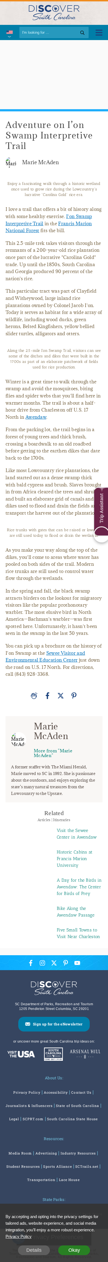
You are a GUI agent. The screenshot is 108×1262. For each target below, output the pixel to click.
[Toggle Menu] (99, 32)
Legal (14, 1119)
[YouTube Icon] (77, 963)
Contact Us (81, 1092)
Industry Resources (78, 1153)
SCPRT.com (33, 1119)
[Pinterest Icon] (65, 963)
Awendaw (35, 417)
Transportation (41, 1179)
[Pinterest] (74, 695)
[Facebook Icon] (31, 963)
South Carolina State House (72, 1119)
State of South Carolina (77, 1105)
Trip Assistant (101, 508)
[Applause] (34, 695)
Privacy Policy (26, 1092)
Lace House (69, 1179)
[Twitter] (60, 695)
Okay (74, 1250)
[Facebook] (47, 695)
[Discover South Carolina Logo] (54, 12)
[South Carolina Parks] (52, 1055)
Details (34, 1250)
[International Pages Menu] (9, 32)
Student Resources (23, 1166)
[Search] (82, 32)
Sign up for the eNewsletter (58, 1024)
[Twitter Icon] (54, 963)
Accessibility (56, 1092)
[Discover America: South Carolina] (21, 1055)
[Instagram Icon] (42, 963)
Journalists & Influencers (29, 1105)
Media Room (20, 1153)
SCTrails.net (86, 1166)
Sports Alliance (57, 1166)
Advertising (46, 1153)
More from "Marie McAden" (53, 753)
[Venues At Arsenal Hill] (85, 1055)
